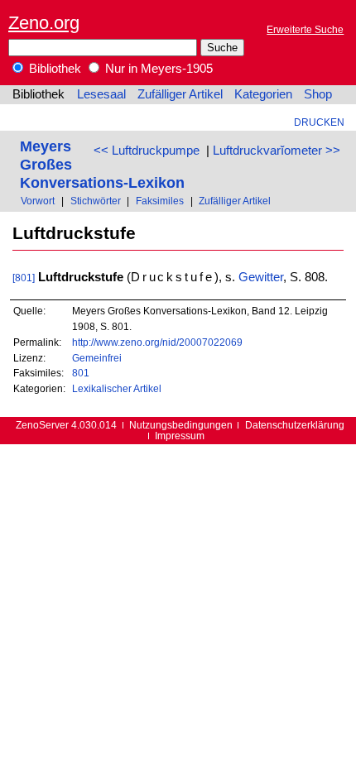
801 (80, 372)
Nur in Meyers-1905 (157, 68)
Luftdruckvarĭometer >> (276, 150)
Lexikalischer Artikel (116, 388)
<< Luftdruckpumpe (147, 150)
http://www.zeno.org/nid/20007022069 (157, 342)
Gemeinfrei (97, 357)
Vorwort (38, 200)
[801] (23, 277)
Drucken (319, 122)
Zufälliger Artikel (180, 94)
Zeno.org (43, 22)
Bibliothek (53, 68)
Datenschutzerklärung (294, 424)
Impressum (179, 435)
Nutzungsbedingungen (181, 424)
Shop (318, 94)
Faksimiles (160, 200)
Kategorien (263, 94)
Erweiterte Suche (305, 29)
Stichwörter (95, 200)
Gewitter (260, 277)
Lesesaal (101, 94)
